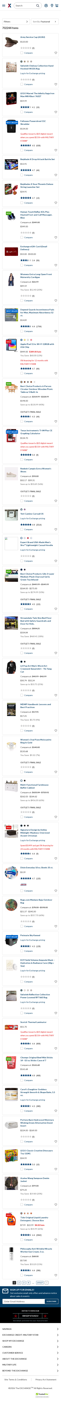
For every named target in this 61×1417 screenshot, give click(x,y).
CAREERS (7, 1347)
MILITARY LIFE (9, 1365)
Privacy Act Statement (45, 1379)
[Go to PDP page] (11, 45)
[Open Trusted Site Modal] (42, 1395)
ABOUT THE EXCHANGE (14, 1359)
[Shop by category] (4, 5)
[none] (16, 22)
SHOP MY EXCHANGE (13, 1341)
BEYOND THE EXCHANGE (15, 1371)
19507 (40, 1282)
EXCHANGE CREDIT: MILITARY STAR (20, 1335)
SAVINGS (6, 1329)
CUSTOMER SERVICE (12, 1353)
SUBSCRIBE (51, 1301)
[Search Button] (37, 5)
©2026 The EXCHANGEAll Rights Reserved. (30, 1388)
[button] (16, 22)
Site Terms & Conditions (15, 1379)
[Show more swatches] (34, 382)
